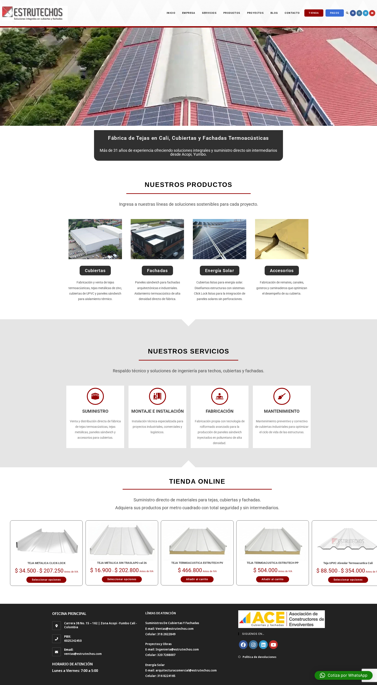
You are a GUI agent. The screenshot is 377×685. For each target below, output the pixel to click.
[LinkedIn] (263, 644)
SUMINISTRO (95, 411)
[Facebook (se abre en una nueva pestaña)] (353, 13)
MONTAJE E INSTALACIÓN (157, 411)
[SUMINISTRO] (95, 396)
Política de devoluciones (259, 657)
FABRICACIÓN (219, 411)
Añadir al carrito (197, 579)
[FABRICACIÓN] (219, 396)
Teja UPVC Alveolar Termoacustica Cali (348, 563)
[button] (344, 675)
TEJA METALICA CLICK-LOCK (46, 563)
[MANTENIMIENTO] (281, 396)
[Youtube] (273, 644)
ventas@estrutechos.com (83, 654)
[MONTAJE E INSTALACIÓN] (157, 396)
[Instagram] (253, 644)
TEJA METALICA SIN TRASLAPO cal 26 (122, 562)
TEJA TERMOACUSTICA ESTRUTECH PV (197, 562)
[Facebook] (243, 644)
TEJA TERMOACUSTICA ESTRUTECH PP (272, 562)
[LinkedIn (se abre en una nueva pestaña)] (365, 13)
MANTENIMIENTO (282, 411)
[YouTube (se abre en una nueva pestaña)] (372, 13)
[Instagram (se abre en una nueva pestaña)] (359, 13)
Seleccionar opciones (46, 579)
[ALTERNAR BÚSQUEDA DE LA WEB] (347, 13)
